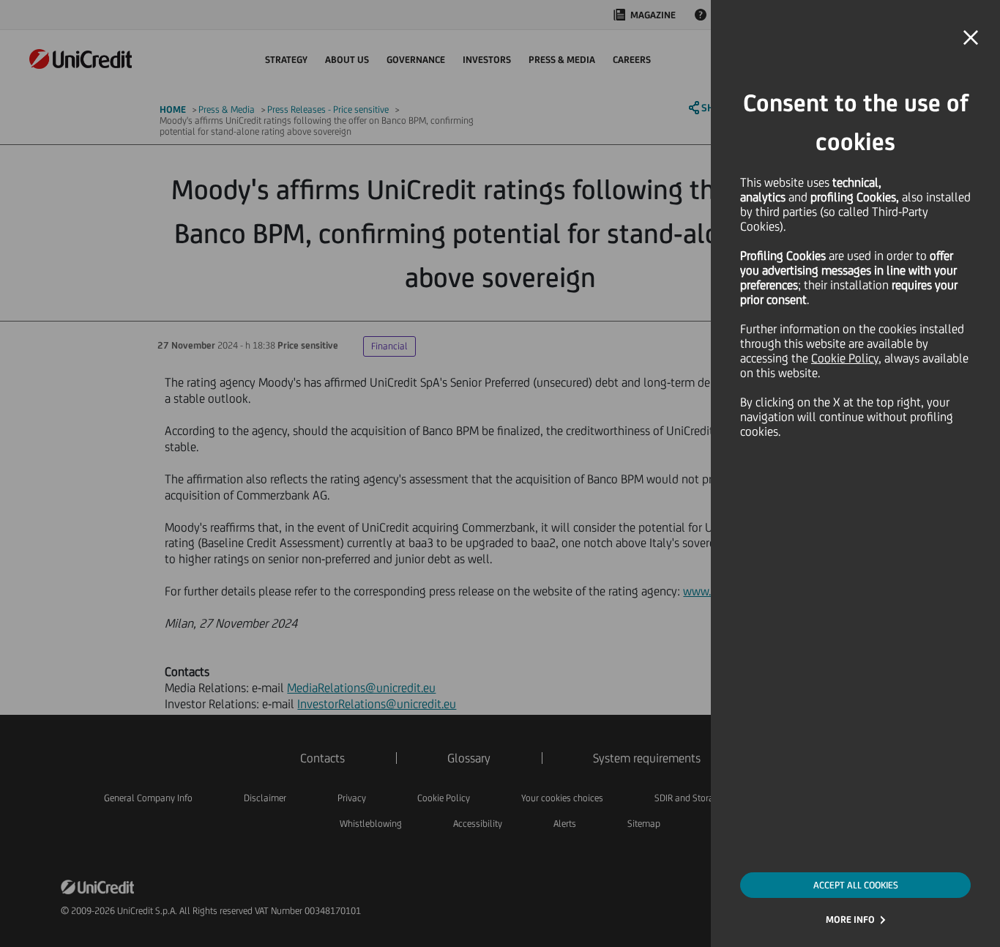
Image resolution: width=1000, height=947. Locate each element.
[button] (970, 38)
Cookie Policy (844, 358)
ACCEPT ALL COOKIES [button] (855, 885)
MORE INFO (850, 919)
